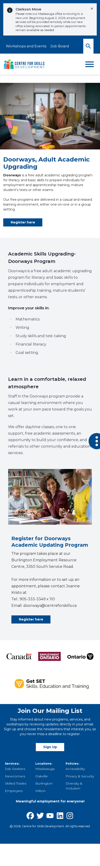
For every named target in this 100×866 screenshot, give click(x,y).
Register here (23, 222)
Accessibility (75, 769)
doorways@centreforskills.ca (50, 605)
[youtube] (50, 815)
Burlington (44, 783)
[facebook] (30, 815)
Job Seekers (15, 769)
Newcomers (15, 776)
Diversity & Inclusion (74, 785)
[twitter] (40, 815)
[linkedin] (60, 815)
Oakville (41, 776)
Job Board (59, 46)
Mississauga (45, 769)
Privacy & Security (80, 776)
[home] (24, 64)
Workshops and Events (26, 46)
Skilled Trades (15, 783)
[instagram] (69, 815)
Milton (40, 791)
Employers (14, 791)
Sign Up (50, 747)
